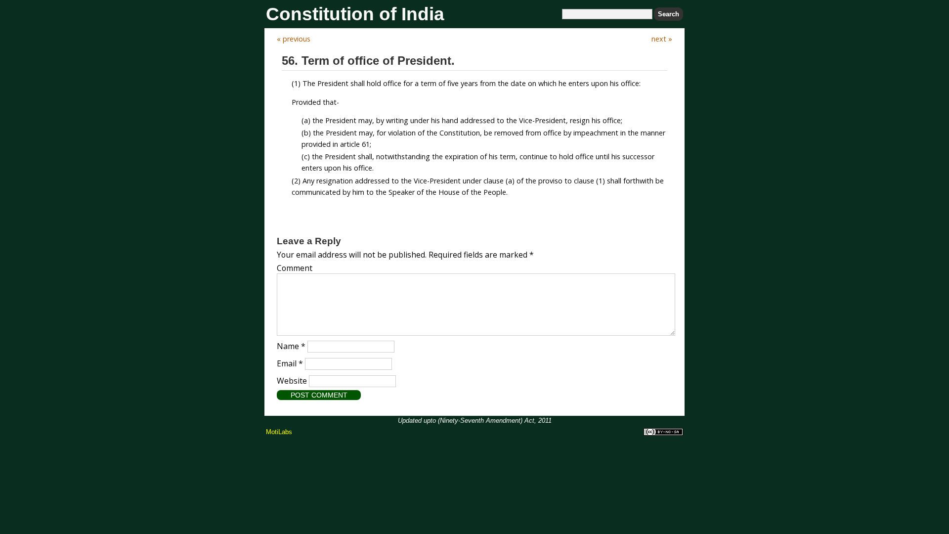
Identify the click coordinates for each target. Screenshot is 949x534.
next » (661, 39)
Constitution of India (355, 14)
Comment (294, 268)
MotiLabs (279, 432)
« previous (293, 39)
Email (290, 363)
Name (291, 346)
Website (292, 380)
